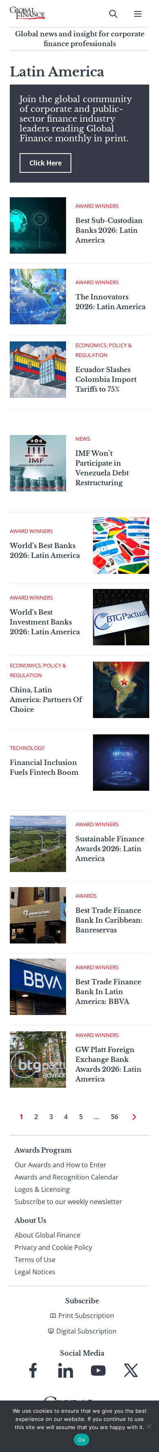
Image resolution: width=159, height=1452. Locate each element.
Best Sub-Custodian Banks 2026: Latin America (109, 230)
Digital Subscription (86, 1331)
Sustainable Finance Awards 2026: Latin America (109, 849)
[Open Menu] (138, 14)
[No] (149, 1426)
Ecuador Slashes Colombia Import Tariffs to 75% (106, 379)
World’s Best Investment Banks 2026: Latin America (45, 622)
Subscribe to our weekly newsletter (68, 1201)
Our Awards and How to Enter (60, 1164)
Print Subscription (86, 1315)
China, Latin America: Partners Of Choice (46, 700)
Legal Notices (35, 1271)
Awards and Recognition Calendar (67, 1177)
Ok (81, 1439)
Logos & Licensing (42, 1189)
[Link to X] (131, 1370)
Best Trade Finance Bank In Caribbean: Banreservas (109, 920)
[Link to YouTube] (98, 1370)
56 (114, 1116)
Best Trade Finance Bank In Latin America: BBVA (108, 992)
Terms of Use (35, 1259)
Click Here (45, 162)
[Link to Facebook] (33, 1370)
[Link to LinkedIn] (65, 1370)
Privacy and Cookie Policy (53, 1247)
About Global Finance (47, 1235)
